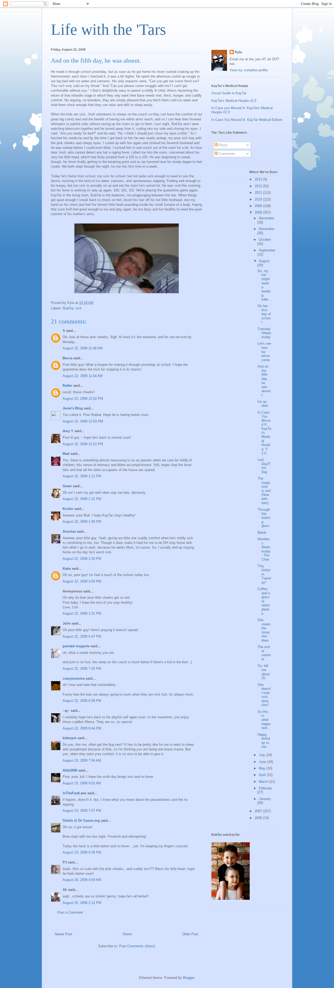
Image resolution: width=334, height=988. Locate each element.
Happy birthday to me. (264, 741)
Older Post (190, 934)
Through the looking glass (264, 518)
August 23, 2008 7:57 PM (82, 811)
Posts (223, 145)
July (262, 755)
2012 (259, 186)
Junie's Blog (73, 408)
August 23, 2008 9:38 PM (82, 852)
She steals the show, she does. (264, 630)
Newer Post (63, 934)
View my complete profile (249, 70)
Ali (65, 890)
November (266, 229)
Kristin (68, 509)
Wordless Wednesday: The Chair (264, 549)
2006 (259, 818)
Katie (67, 569)
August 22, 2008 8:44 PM (82, 728)
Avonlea (69, 531)
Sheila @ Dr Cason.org (81, 820)
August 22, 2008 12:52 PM (83, 444)
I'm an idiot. (263, 404)
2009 (259, 206)
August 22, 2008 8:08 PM (82, 701)
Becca (67, 358)
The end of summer (264, 653)
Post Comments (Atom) (137, 946)
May (262, 768)
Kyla (238, 52)
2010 (259, 199)
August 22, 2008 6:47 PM (82, 636)
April (263, 775)
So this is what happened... (264, 720)
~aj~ (66, 711)
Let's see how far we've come (264, 352)
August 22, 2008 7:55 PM (82, 669)
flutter (67, 385)
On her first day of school (264, 314)
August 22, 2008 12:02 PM (83, 399)
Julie (66, 623)
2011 (259, 193)
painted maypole (76, 646)
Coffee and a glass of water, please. (264, 601)
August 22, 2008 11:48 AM (83, 348)
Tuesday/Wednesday (264, 333)
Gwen (67, 486)
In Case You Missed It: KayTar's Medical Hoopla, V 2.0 (264, 432)
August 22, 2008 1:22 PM (82, 499)
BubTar (68, 308)
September (267, 250)
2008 (259, 212)
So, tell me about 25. (264, 672)
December (266, 218)
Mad (66, 454)
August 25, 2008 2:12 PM (82, 903)
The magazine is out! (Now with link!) (264, 491)
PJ (65, 862)
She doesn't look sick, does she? (264, 695)
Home (127, 934)
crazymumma (74, 678)
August (264, 261)
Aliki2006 (70, 770)
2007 (259, 811)
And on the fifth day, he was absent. (264, 380)
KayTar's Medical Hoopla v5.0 (233, 101)
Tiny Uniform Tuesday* (264, 574)
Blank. (262, 532)
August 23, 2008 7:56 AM (82, 760)
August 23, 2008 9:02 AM (82, 783)
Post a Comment (70, 912)
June (263, 762)
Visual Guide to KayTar (228, 93)
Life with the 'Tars (108, 29)
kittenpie (69, 738)
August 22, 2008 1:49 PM (82, 522)
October (265, 240)
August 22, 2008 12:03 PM (83, 421)
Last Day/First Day (264, 466)
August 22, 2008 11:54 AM (83, 376)
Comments (226, 154)
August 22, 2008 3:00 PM (82, 581)
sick (78, 308)
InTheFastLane (74, 793)
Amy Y (68, 431)
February (265, 788)
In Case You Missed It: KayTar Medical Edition (246, 120)
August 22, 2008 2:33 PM (82, 559)
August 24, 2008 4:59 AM (82, 880)
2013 (259, 179)
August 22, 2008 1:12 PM (82, 476)
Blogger (188, 978)
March (264, 782)
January (265, 799)
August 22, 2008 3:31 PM (82, 613)
